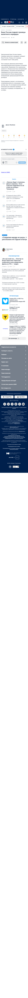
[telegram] (4, 404)
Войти (6, 163)
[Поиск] (19, 22)
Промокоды (13, 19)
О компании (4, 365)
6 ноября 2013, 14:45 (5, 37)
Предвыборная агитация (8, 380)
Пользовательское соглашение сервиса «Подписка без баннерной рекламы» (14, 449)
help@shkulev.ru (17, 423)
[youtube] (23, 404)
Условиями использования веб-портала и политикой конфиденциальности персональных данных (14, 438)
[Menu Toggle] (1, 22)
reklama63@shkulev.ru (14, 427)
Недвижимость (5, 19)
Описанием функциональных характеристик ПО (14, 436)
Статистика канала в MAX (9, 384)
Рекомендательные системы (14, 446)
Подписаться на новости (8, 347)
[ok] (12, 404)
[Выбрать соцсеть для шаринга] (25, 42)
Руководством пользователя (14, 435)
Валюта (4, 130)
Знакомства (21, 19)
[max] (15, 404)
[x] (19, 404)
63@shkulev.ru (20, 420)
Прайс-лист (4, 362)
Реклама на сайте (6, 358)
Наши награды (5, 369)
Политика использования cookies (14, 444)
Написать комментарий (11, 42)
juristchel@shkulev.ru (16, 422)
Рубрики (3, 354)
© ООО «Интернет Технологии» (14, 463)
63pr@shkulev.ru (22, 431)
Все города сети (6, 388)
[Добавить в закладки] (21, 42)
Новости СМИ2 (5, 172)
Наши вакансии (5, 373)
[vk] (8, 404)
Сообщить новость (7, 350)
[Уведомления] (23, 22)
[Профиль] (26, 22)
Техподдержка (5, 377)
